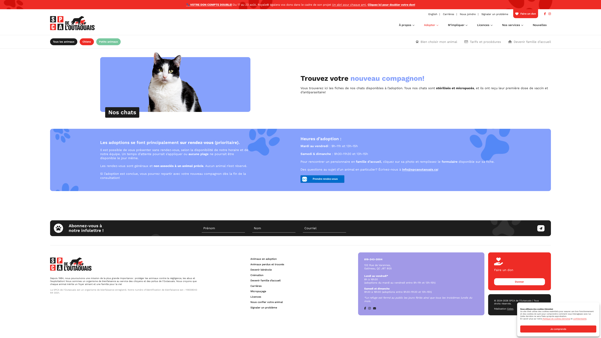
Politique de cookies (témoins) (556, 319)
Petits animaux (108, 41)
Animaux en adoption (263, 258)
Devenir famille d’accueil (532, 42)
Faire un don (528, 13)
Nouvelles (540, 25)
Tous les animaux (63, 41)
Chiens (86, 41)
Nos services (511, 25)
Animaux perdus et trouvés (267, 264)
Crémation (256, 275)
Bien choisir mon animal (439, 42)
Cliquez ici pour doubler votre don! (391, 4)
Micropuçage (258, 291)
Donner (519, 281)
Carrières (448, 14)
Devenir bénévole (261, 269)
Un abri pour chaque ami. (349, 4)
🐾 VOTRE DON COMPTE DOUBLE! (209, 4)
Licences (483, 25)
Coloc (510, 308)
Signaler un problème (494, 14)
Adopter (429, 25)
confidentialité (579, 319)
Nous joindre (468, 14)
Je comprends (558, 329)
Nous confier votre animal (266, 302)
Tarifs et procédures (485, 42)
